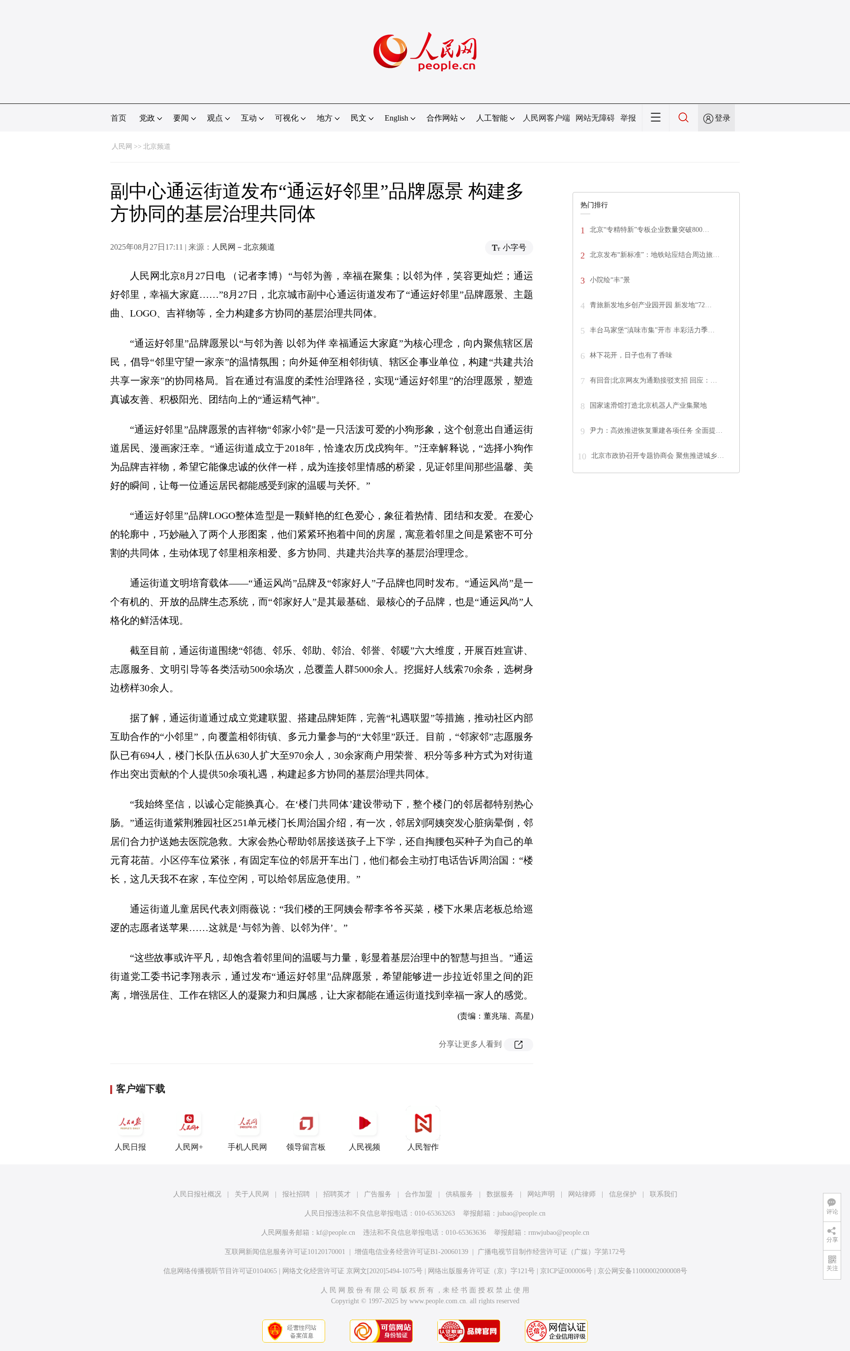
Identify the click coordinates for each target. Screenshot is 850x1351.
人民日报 (130, 1147)
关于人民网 (252, 1194)
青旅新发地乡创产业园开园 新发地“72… (651, 305)
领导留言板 (306, 1147)
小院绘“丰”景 (610, 280)
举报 (628, 118)
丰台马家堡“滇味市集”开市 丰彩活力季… (652, 330)
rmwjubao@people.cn (558, 1232)
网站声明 (541, 1194)
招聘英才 (337, 1194)
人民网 (122, 146)
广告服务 (378, 1194)
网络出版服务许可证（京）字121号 (481, 1271)
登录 (722, 118)
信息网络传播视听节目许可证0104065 (220, 1271)
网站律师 (582, 1194)
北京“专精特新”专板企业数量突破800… (649, 229)
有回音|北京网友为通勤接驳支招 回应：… (653, 380)
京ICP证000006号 (566, 1271)
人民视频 (364, 1147)
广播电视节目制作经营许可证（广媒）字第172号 (552, 1251)
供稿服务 (459, 1194)
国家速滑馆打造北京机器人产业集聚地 (648, 405)
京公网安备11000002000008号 (642, 1271)
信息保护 (623, 1194)
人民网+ (189, 1147)
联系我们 (663, 1194)
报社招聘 (296, 1194)
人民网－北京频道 (243, 247)
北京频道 (157, 146)
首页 (118, 118)
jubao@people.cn (521, 1213)
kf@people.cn (335, 1232)
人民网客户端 (546, 118)
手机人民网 (247, 1147)
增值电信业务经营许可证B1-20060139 (411, 1251)
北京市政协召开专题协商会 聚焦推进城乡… (657, 455)
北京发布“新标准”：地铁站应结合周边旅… (655, 254)
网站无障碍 (595, 118)
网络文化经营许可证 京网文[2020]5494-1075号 (352, 1271)
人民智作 (423, 1147)
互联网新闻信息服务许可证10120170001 (285, 1251)
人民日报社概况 (197, 1194)
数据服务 (500, 1194)
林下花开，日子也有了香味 (631, 355)
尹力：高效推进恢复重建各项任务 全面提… (656, 430)
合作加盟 (418, 1194)
